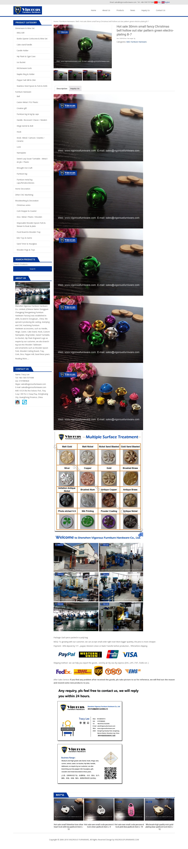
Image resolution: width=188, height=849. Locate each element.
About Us (106, 10)
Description (62, 88)
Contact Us (160, 10)
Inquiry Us (145, 10)
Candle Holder (22, 50)
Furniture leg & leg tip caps (28, 114)
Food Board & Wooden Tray (28, 232)
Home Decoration (22, 189)
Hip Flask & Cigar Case (26, 56)
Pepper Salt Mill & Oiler (26, 80)
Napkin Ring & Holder (26, 74)
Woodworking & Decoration (26, 200)
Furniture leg (22, 174)
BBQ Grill (20, 32)
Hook (19, 132)
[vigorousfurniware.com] (27, 10)
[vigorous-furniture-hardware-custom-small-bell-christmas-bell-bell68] (75, 75)
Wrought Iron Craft (24, 168)
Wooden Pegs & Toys (26, 250)
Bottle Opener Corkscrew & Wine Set (32, 38)
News (132, 10)
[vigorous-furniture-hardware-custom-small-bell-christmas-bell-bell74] (104, 75)
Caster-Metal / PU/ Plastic (27, 102)
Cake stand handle (24, 44)
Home (93, 10)
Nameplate (21, 153)
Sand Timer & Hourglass (27, 244)
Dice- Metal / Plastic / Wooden (29, 217)
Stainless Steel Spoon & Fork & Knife (32, 86)
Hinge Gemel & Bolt (25, 126)
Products (120, 10)
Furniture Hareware (67, 21)
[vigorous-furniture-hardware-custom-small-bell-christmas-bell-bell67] (90, 75)
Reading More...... (22, 358)
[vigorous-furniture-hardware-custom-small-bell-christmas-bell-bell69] (61, 75)
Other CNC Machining (24, 195)
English (167, 2)
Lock (19, 147)
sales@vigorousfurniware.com (33, 387)
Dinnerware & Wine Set (25, 28)
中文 (159, 2)
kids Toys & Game (24, 238)
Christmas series (23, 205)
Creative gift (22, 108)
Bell (77, 21)
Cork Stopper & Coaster (27, 211)
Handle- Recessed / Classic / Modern (32, 120)
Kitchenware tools (24, 68)
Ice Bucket (21, 62)
